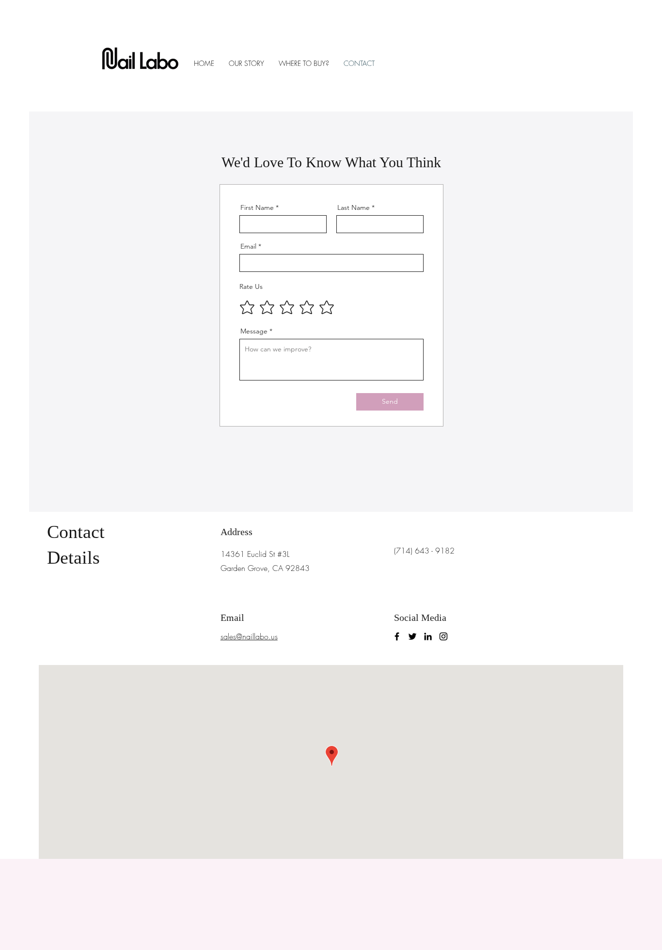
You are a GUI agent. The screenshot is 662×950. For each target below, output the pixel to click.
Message (254, 331)
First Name (257, 207)
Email (248, 246)
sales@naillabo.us (249, 636)
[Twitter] (412, 636)
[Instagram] (443, 636)
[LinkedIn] (428, 636)
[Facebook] (397, 636)
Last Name (353, 207)
